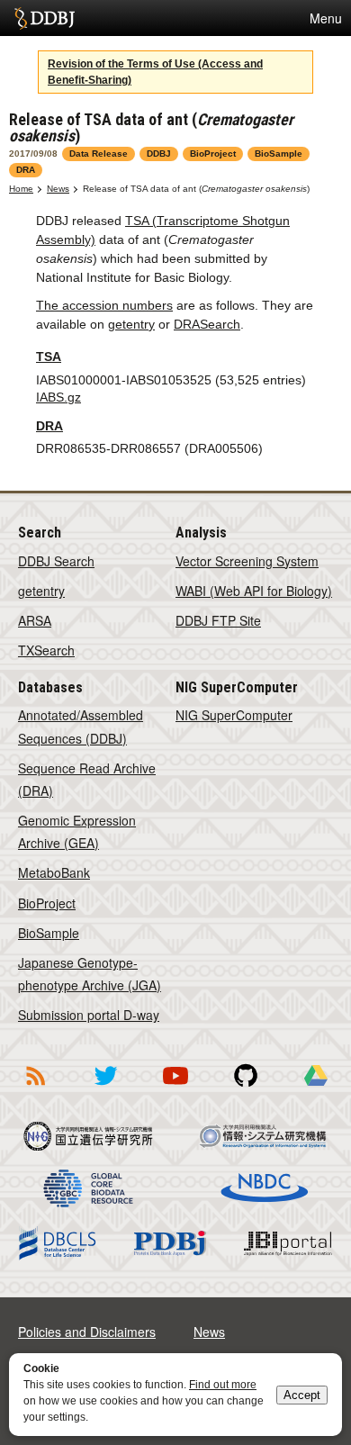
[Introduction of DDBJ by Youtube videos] (176, 1088)
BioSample (48, 933)
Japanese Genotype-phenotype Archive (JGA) (89, 973)
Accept (302, 1395)
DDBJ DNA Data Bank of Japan (44, 18)
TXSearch (46, 650)
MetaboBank (54, 872)
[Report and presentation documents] (316, 1088)
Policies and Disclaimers (87, 1332)
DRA (49, 426)
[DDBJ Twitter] (105, 1088)
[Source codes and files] (246, 1088)
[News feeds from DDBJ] (35, 1088)
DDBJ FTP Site (218, 620)
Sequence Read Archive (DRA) (87, 779)
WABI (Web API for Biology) (254, 591)
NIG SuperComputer (234, 715)
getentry (131, 324)
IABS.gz (58, 397)
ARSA (34, 620)
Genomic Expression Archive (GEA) (77, 831)
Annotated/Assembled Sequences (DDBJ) (80, 726)
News (58, 189)
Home (21, 189)
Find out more (222, 1384)
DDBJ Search (56, 561)
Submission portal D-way (88, 1015)
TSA (48, 356)
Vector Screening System (247, 561)
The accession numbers (104, 305)
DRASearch (207, 324)
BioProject (47, 903)
